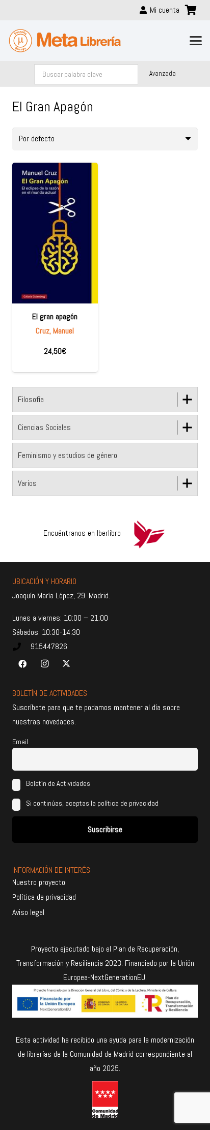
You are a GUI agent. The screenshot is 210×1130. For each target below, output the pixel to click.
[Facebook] (22, 664)
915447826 (49, 646)
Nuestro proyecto (38, 882)
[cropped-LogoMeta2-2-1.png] (65, 40)
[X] (66, 664)
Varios (27, 483)
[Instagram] (44, 664)
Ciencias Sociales (44, 427)
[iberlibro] (149, 533)
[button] (195, 41)
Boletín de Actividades (57, 783)
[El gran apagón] (55, 233)
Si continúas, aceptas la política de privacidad (92, 803)
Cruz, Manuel (55, 330)
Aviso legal (28, 912)
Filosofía (31, 399)
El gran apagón (54, 316)
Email (20, 741)
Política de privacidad (44, 897)
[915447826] (21, 647)
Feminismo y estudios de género (67, 455)
